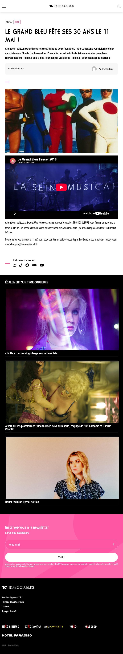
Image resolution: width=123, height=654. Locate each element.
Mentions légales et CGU (12, 598)
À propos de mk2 (9, 611)
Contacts (5, 607)
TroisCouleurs (107, 69)
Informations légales (26, 566)
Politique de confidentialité (13, 602)
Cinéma (9, 22)
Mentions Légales (13, 645)
